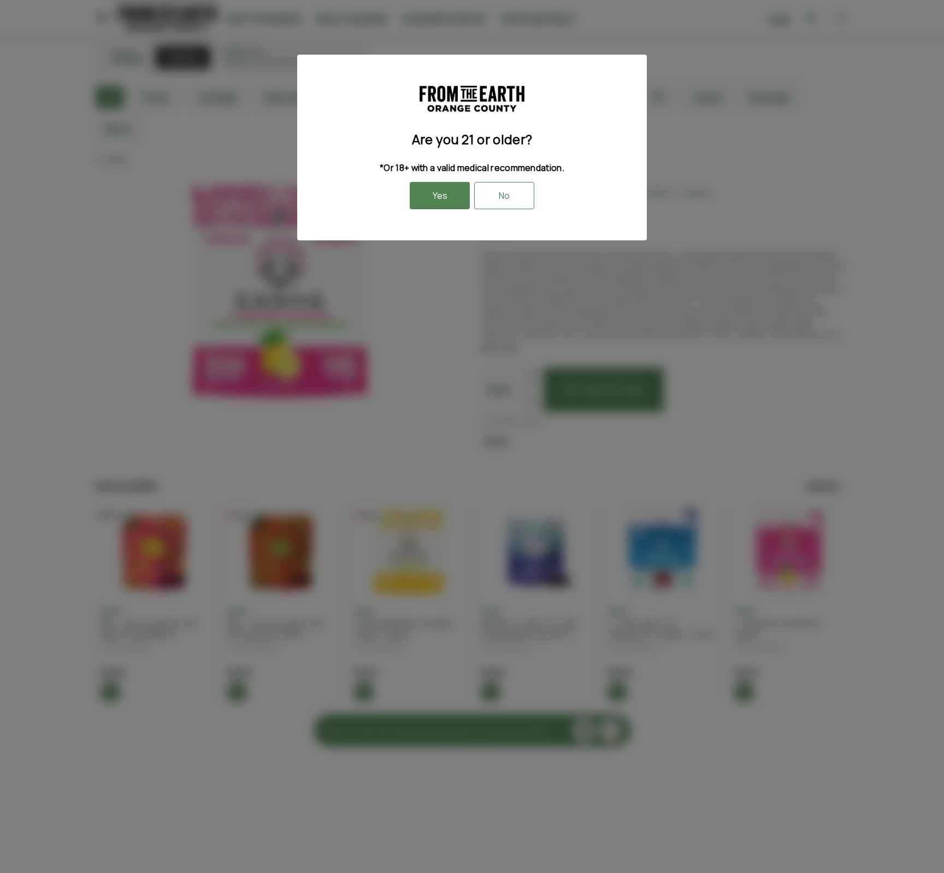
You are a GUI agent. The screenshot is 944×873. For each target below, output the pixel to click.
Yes (440, 196)
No (504, 196)
